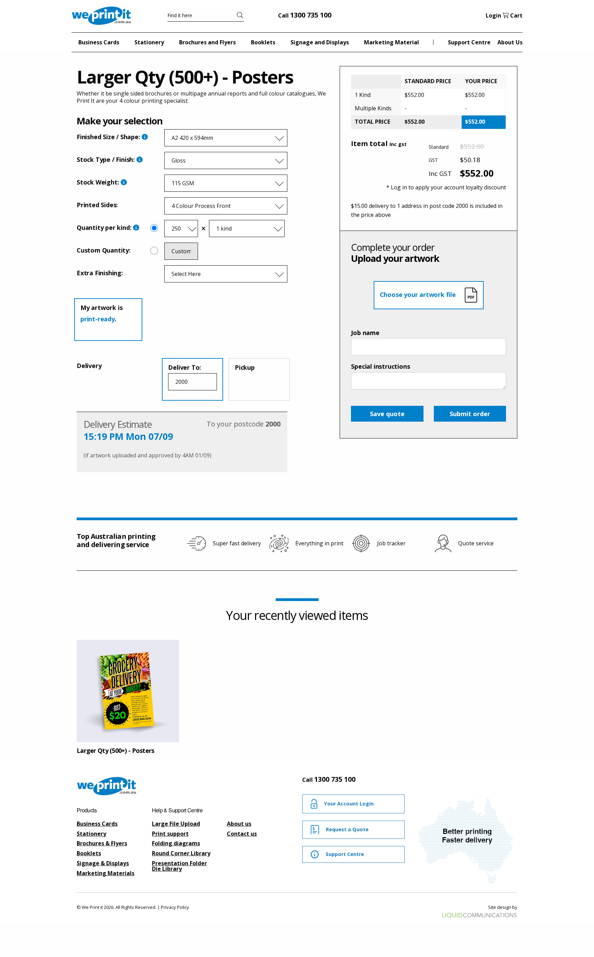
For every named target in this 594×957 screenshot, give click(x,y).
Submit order (470, 414)
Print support (170, 833)
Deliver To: (184, 367)
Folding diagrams (176, 843)
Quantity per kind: (104, 227)
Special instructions (380, 366)
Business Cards (97, 823)
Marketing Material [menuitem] (391, 42)
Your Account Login (349, 803)
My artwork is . (101, 313)
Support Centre (469, 42)
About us (239, 823)
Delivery (89, 365)
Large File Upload (176, 823)
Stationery (91, 833)
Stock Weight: (99, 182)
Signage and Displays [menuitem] (319, 42)
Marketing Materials (105, 873)
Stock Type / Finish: (106, 159)
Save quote (387, 414)
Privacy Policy (175, 907)
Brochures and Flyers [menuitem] (207, 42)
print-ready (97, 319)
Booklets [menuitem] (263, 42)
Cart (515, 15)
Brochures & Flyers (102, 843)
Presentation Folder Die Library (179, 865)
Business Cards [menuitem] (98, 42)
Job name (365, 333)
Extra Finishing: (100, 273)
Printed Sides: (97, 205)
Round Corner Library (181, 853)
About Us (509, 42)
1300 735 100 (310, 15)
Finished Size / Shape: (109, 137)
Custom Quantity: (104, 250)
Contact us (242, 833)
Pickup (245, 367)
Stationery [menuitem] (149, 42)
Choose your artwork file (419, 294)
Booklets (89, 853)
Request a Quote (347, 829)
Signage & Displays (103, 863)
